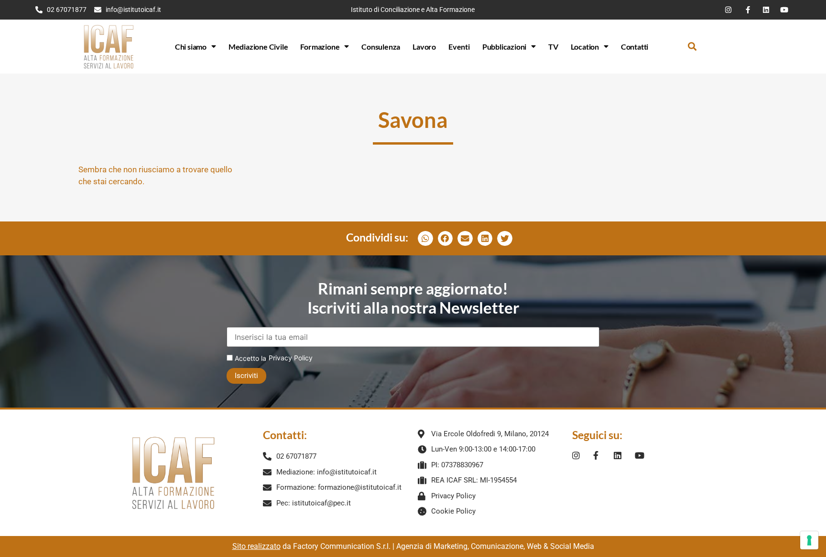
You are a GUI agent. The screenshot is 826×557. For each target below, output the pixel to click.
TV (553, 46)
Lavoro (424, 46)
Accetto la (249, 358)
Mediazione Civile (258, 46)
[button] (692, 46)
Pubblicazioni (504, 46)
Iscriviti (246, 375)
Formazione (319, 46)
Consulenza (380, 46)
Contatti (634, 46)
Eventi (459, 46)
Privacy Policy (291, 358)
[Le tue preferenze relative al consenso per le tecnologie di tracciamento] (809, 540)
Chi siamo (190, 46)
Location (585, 46)
